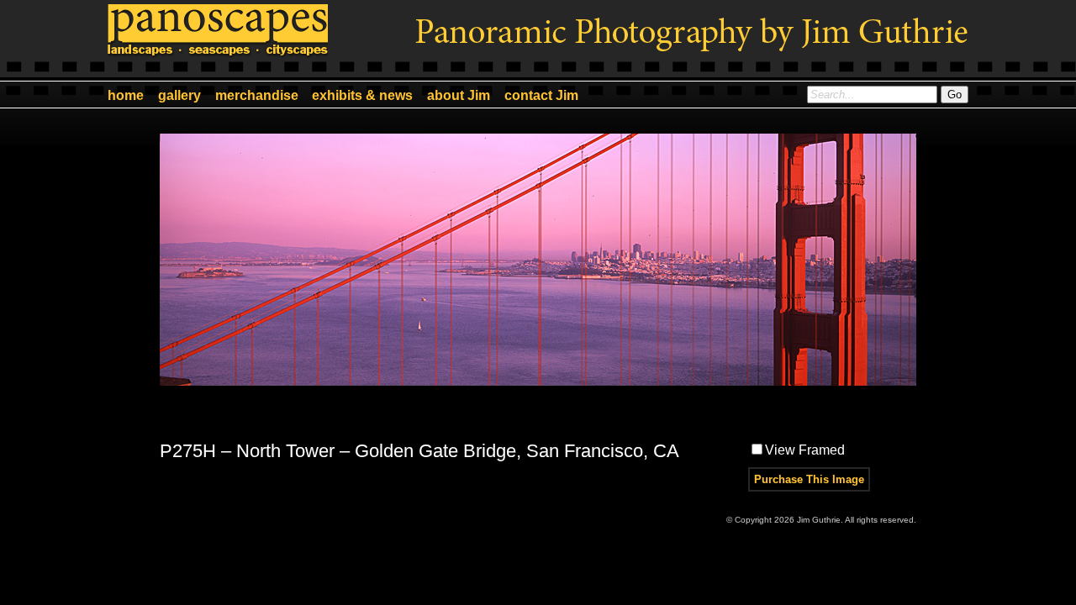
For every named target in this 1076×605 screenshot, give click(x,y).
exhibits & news (362, 95)
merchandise (256, 95)
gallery (179, 95)
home (126, 95)
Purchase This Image (809, 479)
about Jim (458, 95)
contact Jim (541, 95)
